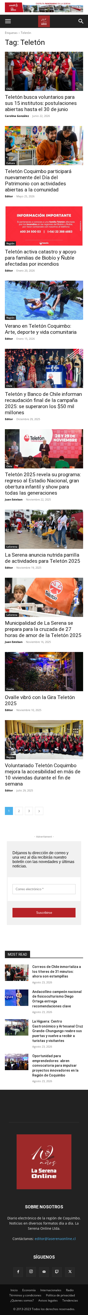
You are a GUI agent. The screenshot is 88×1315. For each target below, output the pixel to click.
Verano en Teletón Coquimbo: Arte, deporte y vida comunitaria (41, 329)
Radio (70, 1290)
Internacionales (50, 1290)
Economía (29, 1290)
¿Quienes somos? (22, 1300)
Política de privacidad (60, 1295)
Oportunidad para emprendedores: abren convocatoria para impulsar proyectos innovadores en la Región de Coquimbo (55, 1065)
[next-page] (39, 811)
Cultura (10, 163)
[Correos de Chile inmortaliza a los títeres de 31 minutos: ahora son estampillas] (16, 972)
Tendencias (70, 1300)
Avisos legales (48, 1300)
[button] (8, 21)
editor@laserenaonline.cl (55, 1238)
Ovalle (10, 689)
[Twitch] (57, 1272)
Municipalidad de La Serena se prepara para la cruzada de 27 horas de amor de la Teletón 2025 (43, 629)
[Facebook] (18, 1272)
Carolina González (17, 116)
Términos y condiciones (25, 1295)
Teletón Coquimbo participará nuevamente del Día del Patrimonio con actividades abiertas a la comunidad (38, 180)
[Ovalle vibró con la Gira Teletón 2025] (44, 671)
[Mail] (44, 1272)
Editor (9, 196)
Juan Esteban (13, 499)
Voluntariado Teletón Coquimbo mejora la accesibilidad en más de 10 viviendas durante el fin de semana (42, 775)
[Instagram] (31, 1272)
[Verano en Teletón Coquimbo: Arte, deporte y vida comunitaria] (44, 300)
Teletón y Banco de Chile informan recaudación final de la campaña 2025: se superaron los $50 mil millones (43, 403)
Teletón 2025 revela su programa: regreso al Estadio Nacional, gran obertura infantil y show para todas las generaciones (43, 484)
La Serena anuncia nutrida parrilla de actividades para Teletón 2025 (42, 558)
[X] (70, 1272)
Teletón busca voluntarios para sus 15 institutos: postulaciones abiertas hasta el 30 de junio (41, 103)
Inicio (14, 1290)
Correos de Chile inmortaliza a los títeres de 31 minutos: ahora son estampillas (56, 971)
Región (10, 243)
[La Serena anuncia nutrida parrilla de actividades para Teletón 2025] (44, 529)
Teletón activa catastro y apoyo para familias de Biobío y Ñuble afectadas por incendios (40, 258)
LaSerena (11, 546)
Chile (9, 88)
